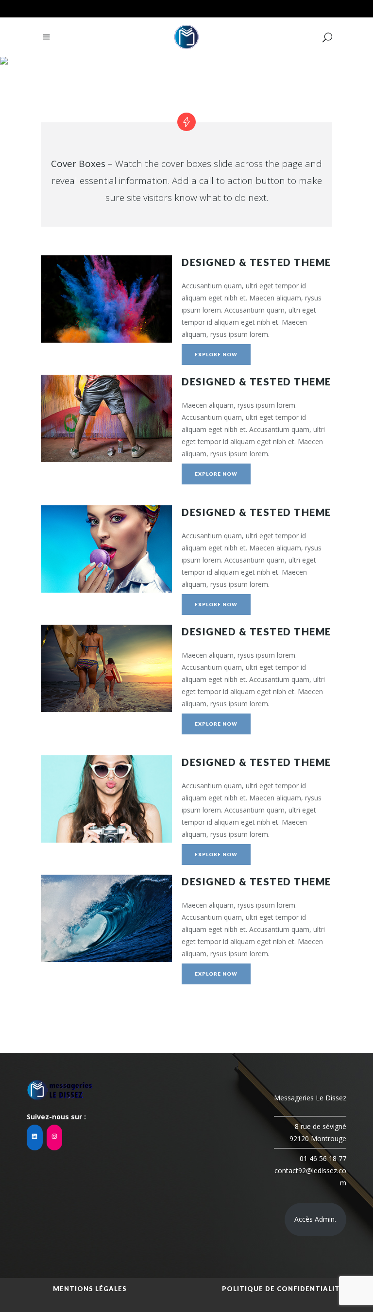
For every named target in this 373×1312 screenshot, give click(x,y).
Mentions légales (90, 1289)
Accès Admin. (315, 1219)
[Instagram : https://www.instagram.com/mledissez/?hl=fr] (55, 1137)
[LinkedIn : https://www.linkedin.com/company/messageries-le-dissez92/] (35, 1137)
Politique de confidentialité (283, 1289)
